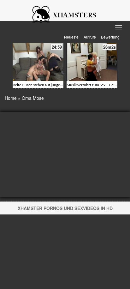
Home (11, 98)
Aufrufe (90, 36)
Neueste (71, 36)
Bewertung (110, 36)
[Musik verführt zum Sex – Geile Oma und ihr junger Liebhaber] (92, 62)
